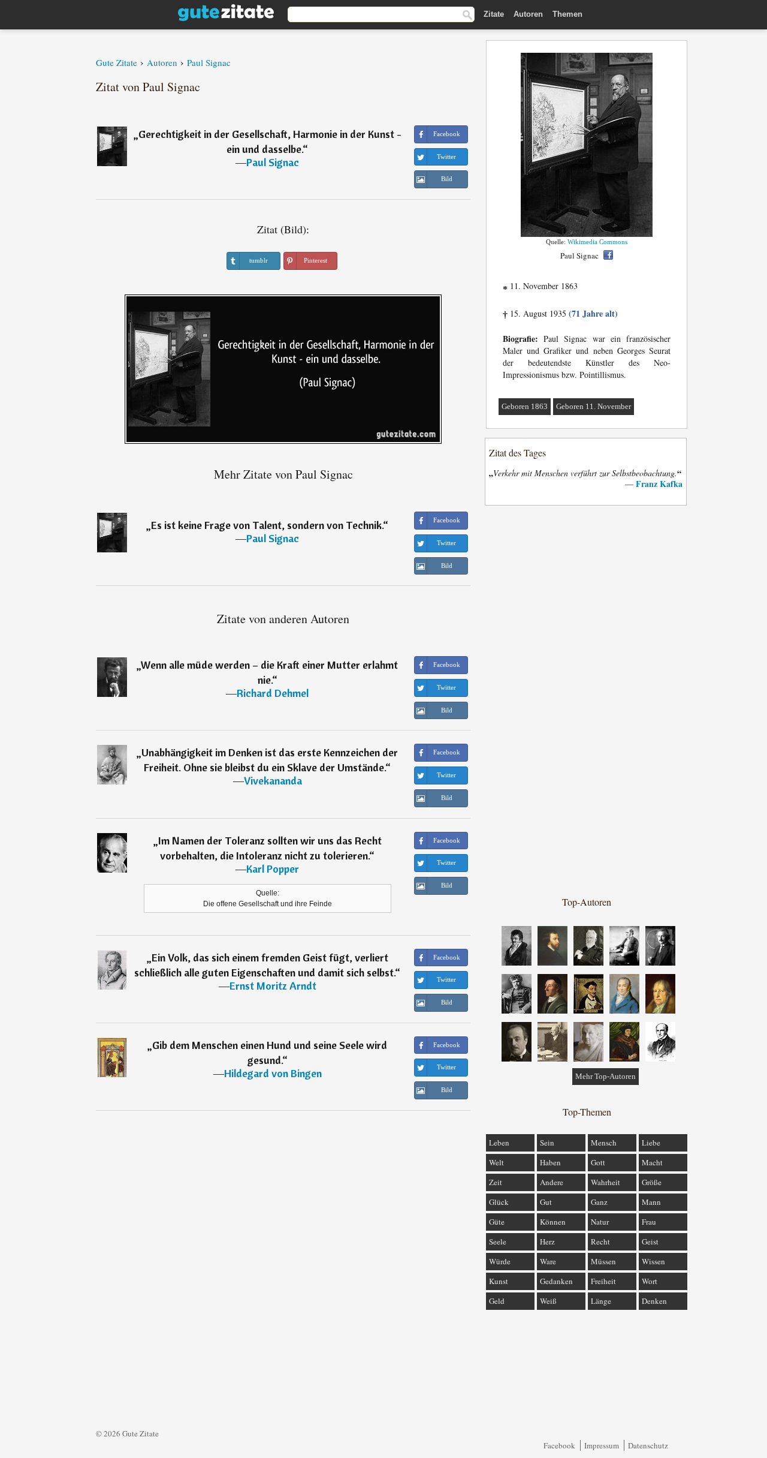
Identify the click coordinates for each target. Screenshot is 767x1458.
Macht (652, 1162)
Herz (547, 1241)
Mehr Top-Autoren (605, 1076)
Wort (649, 1281)
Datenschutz (648, 1445)
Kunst (498, 1281)
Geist (650, 1241)
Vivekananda (273, 780)
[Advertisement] (587, 700)
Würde (500, 1261)
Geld (497, 1300)
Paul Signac (272, 162)
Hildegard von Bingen (273, 1073)
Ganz (599, 1202)
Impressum (601, 1445)
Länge (601, 1300)
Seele (497, 1241)
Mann (651, 1202)
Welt (496, 1162)
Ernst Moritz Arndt (273, 986)
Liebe (651, 1142)
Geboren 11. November (593, 406)
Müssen (603, 1261)
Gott (598, 1162)
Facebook (559, 1445)
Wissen (653, 1261)
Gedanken (556, 1281)
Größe (652, 1182)
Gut (546, 1202)
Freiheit (603, 1281)
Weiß (548, 1300)
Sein (547, 1142)
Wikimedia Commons (597, 241)
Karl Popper (272, 869)
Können (553, 1221)
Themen (567, 14)
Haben (550, 1162)
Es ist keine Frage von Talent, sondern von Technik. (267, 525)
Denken (654, 1300)
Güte (497, 1221)
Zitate (494, 14)
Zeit (495, 1182)
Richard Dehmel (273, 693)
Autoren (528, 14)
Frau (649, 1221)
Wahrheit (605, 1182)
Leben (499, 1142)
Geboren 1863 (525, 406)
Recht (600, 1241)
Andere (551, 1182)
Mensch (604, 1142)
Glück (499, 1202)
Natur (600, 1221)
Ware (548, 1261)
